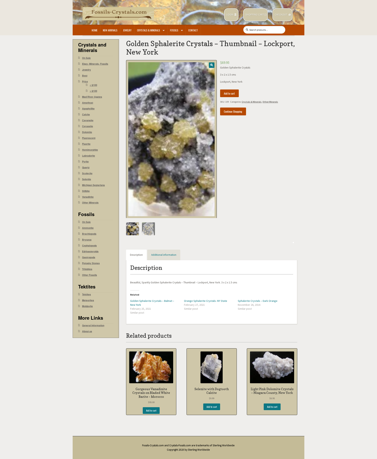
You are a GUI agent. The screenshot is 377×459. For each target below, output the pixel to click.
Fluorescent (88, 138)
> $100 (93, 91)
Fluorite (86, 144)
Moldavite (87, 306)
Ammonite (88, 228)
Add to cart (229, 93)
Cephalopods (89, 245)
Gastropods (88, 257)
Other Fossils (89, 275)
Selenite (86, 179)
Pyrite (85, 161)
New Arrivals (110, 30)
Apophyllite (88, 108)
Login (229, 14)
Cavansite (87, 120)
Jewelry (127, 30)
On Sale (86, 58)
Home (94, 30)
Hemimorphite (90, 149)
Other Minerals (270, 101)
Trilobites (87, 269)
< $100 (93, 85)
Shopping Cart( (255, 14)
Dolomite (87, 132)
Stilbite (86, 191)
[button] (211, 65)
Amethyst (87, 102)
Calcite (86, 114)
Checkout (281, 14)
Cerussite (87, 126)
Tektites (86, 294)
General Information (93, 325)
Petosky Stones (91, 263)
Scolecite (87, 173)
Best (84, 75)
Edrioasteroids (90, 251)
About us (87, 331)
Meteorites (88, 300)
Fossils (174, 30)
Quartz (86, 167)
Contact (193, 30)
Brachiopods (89, 233)
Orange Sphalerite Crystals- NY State (205, 301)
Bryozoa (87, 239)
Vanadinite (88, 197)
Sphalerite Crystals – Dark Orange (257, 301)
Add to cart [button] (151, 410)
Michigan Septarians (93, 185)
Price (85, 81)
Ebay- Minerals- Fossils (95, 64)
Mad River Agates (92, 97)
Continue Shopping (233, 111)
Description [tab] (136, 254)
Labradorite (88, 155)
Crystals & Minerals (148, 30)
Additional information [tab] (163, 254)
